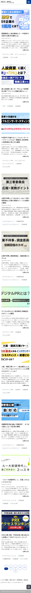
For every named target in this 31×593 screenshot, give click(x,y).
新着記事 (6, 57)
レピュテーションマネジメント (11, 224)
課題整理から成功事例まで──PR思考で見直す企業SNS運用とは (15, 35)
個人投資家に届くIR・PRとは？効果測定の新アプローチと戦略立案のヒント (15, 90)
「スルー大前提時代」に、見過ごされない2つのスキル (15, 481)
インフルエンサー (20, 160)
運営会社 (26, 580)
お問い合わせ (12, 580)
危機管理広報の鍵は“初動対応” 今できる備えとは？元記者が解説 (15, 425)
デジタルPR (14, 57)
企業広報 (10, 106)
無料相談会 (19, 580)
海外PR (18, 389)
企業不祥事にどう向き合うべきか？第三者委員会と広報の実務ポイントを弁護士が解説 (15, 200)
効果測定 (18, 106)
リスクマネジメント (9, 221)
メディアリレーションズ (10, 500)
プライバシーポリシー (7, 582)
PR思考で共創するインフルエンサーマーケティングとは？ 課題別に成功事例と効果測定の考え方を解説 (15, 140)
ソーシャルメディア (21, 54)
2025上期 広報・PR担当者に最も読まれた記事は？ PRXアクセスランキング (15, 536)
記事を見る (26, 50)
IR (4, 106)
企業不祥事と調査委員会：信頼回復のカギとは (15, 257)
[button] (28, 2)
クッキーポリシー (18, 582)
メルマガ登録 (5, 580)
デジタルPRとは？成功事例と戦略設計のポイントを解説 (15, 312)
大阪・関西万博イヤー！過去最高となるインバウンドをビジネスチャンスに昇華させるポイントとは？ (15, 369)
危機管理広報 (20, 221)
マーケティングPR (8, 54)
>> (15, 571)
